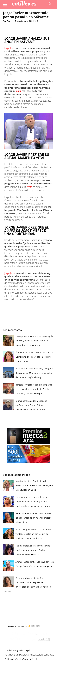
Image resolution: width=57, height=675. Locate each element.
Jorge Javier (10, 48)
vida (18, 91)
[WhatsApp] (35, 306)
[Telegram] (42, 306)
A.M (9, 21)
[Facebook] (15, 306)
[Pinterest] (28, 306)
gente (29, 186)
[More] (49, 306)
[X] (22, 306)
